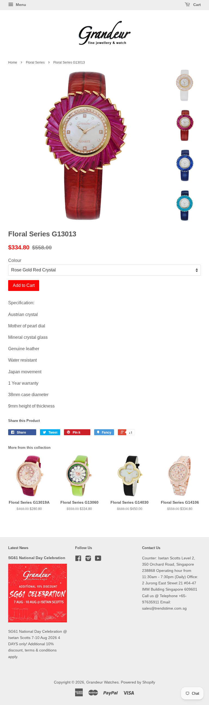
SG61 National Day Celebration (36, 558)
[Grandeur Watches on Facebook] (78, 559)
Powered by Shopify (138, 682)
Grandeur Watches (102, 682)
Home (12, 62)
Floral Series (35, 62)
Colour (14, 260)
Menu (20, 4)
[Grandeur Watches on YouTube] (98, 559)
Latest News (18, 548)
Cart (196, 4)
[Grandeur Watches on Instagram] (88, 559)
